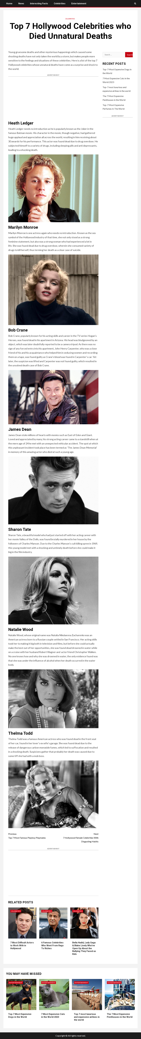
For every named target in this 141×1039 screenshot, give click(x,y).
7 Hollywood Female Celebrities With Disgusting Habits (80, 838)
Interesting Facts (39, 3)
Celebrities (59, 3)
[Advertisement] (53, 98)
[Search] (135, 3)
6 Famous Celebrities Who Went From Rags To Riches (52, 945)
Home (9, 3)
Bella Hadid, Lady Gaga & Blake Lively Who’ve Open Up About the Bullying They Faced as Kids (84, 948)
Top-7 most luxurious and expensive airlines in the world (87, 1017)
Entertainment (78, 3)
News (21, 3)
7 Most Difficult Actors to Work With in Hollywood (22, 945)
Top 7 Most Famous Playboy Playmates (27, 836)
